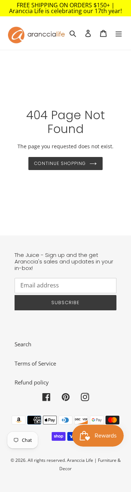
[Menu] (118, 33)
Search (23, 344)
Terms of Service (35, 363)
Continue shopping (60, 163)
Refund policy (32, 382)
